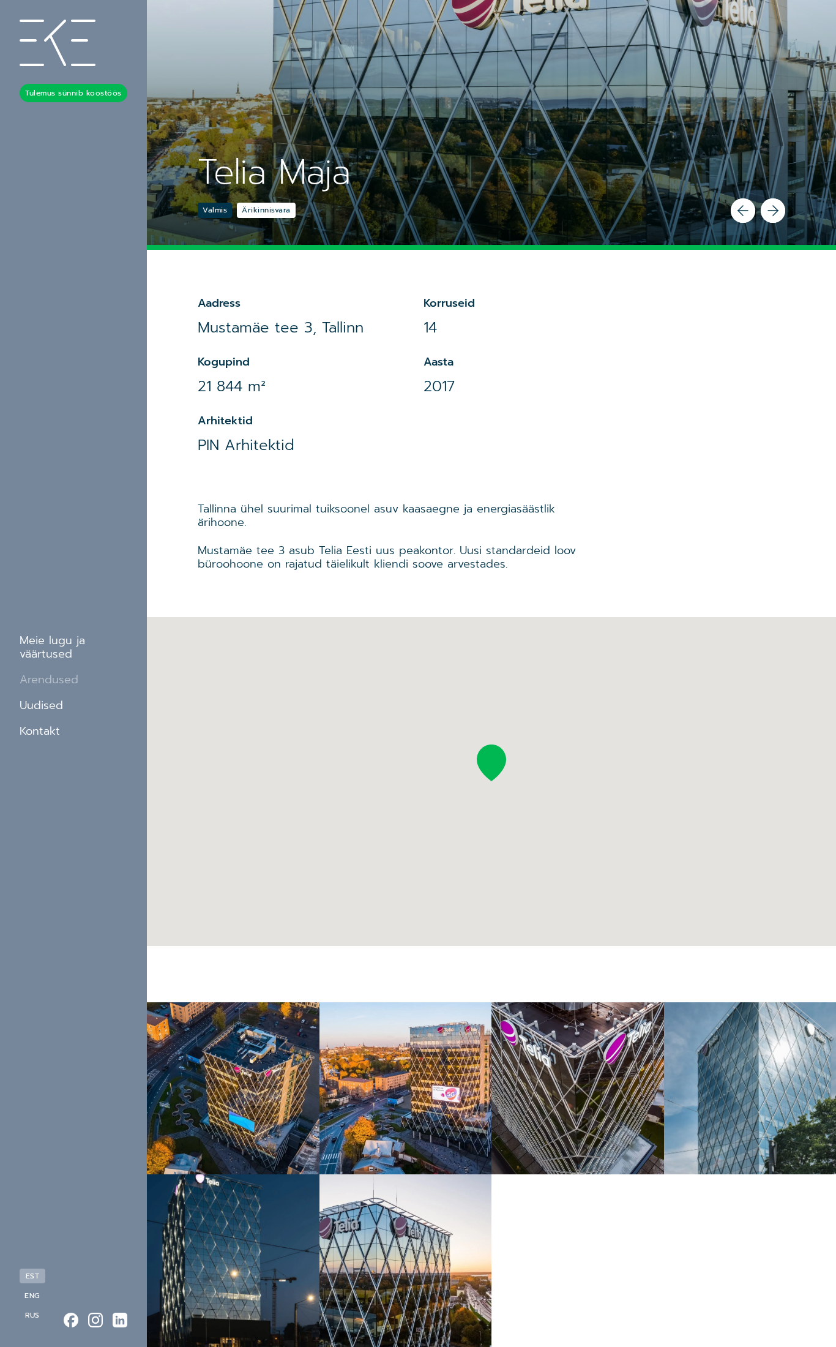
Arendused (49, 679)
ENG (32, 1295)
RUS (32, 1315)
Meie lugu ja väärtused (52, 647)
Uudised (41, 705)
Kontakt (40, 731)
